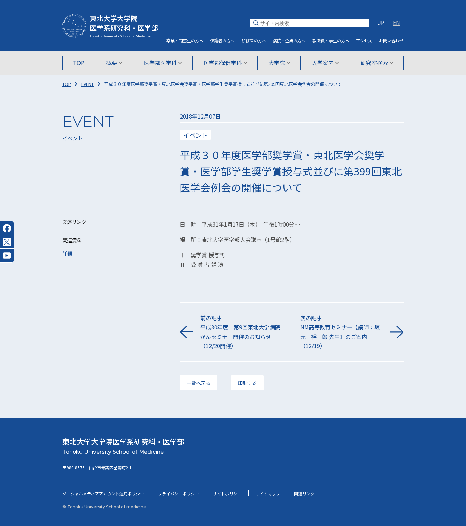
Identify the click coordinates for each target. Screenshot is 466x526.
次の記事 (340, 332)
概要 (111, 63)
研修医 (254, 40)
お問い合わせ (391, 40)
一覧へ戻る (198, 383)
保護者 (222, 40)
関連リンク (304, 493)
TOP (78, 63)
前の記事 (240, 332)
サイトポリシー (227, 493)
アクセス (364, 40)
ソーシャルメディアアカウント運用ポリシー (103, 493)
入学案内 (323, 63)
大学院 (276, 63)
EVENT (87, 84)
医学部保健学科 (223, 63)
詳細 (67, 253)
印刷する (247, 383)
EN (396, 22)
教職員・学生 (330, 40)
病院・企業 (289, 40)
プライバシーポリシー (178, 493)
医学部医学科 (160, 63)
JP (381, 22)
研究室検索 (374, 63)
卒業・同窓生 (184, 40)
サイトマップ (268, 493)
